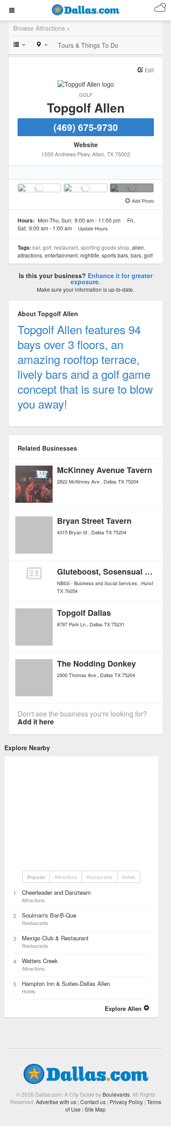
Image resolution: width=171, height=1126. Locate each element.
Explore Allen (124, 1008)
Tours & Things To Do (88, 45)
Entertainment (61, 255)
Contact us (93, 1101)
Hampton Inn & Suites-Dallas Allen (66, 983)
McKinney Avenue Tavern (104, 470)
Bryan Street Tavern (94, 520)
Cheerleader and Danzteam (56, 892)
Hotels (128, 876)
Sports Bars (115, 255)
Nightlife (89, 255)
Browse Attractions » (41, 28)
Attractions (30, 255)
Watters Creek (40, 961)
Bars (136, 255)
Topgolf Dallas (84, 612)
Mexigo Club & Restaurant (55, 938)
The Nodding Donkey (96, 663)
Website (86, 144)
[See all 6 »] (132, 188)
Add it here (36, 722)
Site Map (95, 1109)
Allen (138, 247)
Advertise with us (56, 1101)
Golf (86, 94)
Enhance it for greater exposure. (112, 278)
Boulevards (116, 1094)
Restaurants (99, 876)
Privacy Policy (126, 1101)
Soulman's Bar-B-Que (49, 915)
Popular (36, 877)
